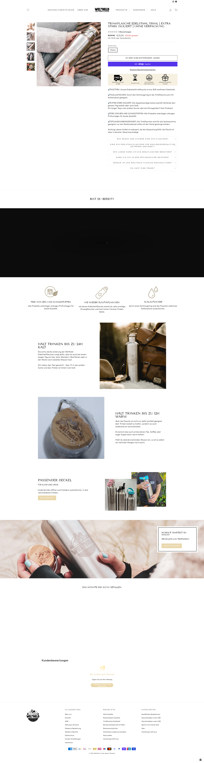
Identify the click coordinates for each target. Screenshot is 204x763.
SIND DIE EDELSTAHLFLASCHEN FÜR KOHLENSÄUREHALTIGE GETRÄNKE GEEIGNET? (142, 145)
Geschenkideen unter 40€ (151, 721)
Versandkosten (125, 38)
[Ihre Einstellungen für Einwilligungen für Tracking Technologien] (200, 759)
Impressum (69, 742)
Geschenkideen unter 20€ (151, 718)
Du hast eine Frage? (142, 168)
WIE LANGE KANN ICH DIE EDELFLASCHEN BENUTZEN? (142, 152)
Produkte (122, 10)
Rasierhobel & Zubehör (111, 718)
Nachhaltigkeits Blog (61, 10)
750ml (113, 50)
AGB (66, 721)
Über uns (83, 10)
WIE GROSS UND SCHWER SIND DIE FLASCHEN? (142, 139)
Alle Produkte (108, 714)
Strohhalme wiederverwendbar (114, 732)
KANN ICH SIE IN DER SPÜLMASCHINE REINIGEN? (142, 157)
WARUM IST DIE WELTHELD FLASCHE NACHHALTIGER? (142, 163)
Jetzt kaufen (172, 546)
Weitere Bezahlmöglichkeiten (143, 69)
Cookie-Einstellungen (73, 739)
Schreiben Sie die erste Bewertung (102, 685)
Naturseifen (107, 735)
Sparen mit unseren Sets (150, 725)
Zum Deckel (47, 498)
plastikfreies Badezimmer (151, 714)
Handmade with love (111, 739)
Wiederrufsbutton (71, 732)
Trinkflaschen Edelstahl (111, 721)
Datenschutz (69, 735)
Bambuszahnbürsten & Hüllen (114, 725)
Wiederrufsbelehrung (73, 728)
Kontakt (68, 718)
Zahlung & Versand (72, 725)
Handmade (139, 10)
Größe (112, 46)
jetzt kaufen (102, 251)
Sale (153, 10)
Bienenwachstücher (110, 728)
